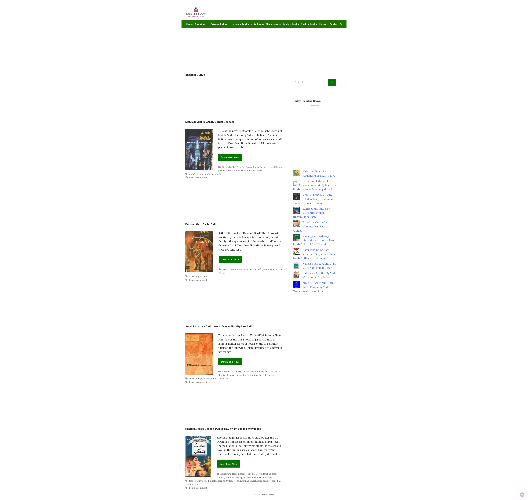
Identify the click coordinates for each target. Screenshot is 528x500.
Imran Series (259, 167)
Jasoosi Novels (225, 170)
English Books (291, 24)
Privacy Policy (219, 24)
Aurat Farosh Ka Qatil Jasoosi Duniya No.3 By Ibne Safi (218, 326)
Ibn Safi (257, 269)
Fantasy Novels (241, 371)
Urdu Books (257, 24)
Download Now (230, 157)
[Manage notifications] (522, 494)
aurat (191, 378)
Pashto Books (309, 24)
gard (200, 276)
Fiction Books (228, 167)
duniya (199, 378)
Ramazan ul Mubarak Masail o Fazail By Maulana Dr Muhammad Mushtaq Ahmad (314, 185)
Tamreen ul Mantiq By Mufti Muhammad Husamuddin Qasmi (311, 213)
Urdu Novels (273, 24)
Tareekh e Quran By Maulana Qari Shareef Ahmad (311, 227)
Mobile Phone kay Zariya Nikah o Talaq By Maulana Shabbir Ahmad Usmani (313, 199)
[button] (341, 24)
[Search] (332, 82)
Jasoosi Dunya (275, 167)
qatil (227, 378)
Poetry (334, 24)
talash (218, 174)
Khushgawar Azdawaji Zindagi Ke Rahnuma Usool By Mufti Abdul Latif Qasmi (314, 240)
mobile (192, 174)
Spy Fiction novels (252, 375)
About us (200, 24)
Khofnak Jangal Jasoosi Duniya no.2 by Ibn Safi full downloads (223, 428)
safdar (200, 174)
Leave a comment (198, 177)
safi (205, 276)
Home (189, 24)
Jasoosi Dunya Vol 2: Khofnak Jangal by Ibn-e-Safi (214, 480)
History (323, 24)
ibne (213, 378)
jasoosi (220, 378)
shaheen (209, 174)
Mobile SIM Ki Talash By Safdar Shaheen (210, 121)
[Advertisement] (292, 12)
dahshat (193, 276)
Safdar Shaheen (242, 170)
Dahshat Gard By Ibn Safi (200, 224)
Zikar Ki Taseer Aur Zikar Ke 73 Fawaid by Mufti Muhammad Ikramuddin (313, 287)
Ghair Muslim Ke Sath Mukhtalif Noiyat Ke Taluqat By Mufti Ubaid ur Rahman (314, 254)
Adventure (227, 371)
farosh (206, 378)
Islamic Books (241, 24)
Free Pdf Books (244, 167)
